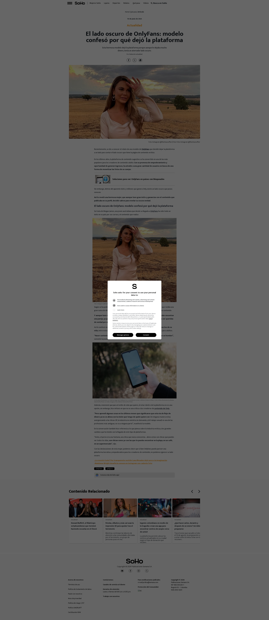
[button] (134, 310)
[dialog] (134, 310)
